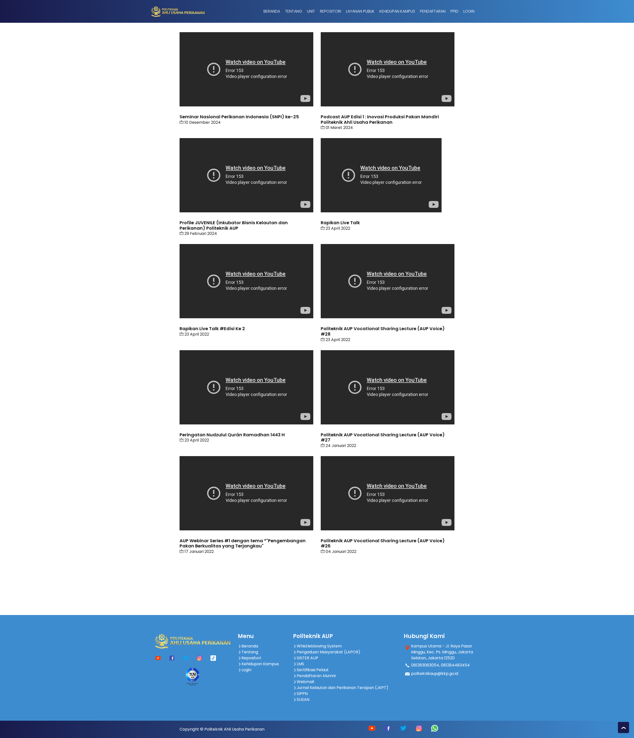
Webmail (305, 682)
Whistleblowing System (319, 646)
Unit (311, 11)
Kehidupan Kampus (397, 11)
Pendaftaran (433, 11)
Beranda (272, 11)
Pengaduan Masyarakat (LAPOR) (328, 652)
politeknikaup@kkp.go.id (434, 673)
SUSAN (303, 699)
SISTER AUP (307, 658)
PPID (454, 11)
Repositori (330, 11)
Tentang (293, 11)
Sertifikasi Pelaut (313, 670)
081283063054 (425, 665)
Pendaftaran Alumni (316, 676)
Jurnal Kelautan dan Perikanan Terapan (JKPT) (342, 687)
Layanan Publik (360, 11)
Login (469, 11)
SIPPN (302, 693)
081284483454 (455, 665)
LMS (300, 664)
